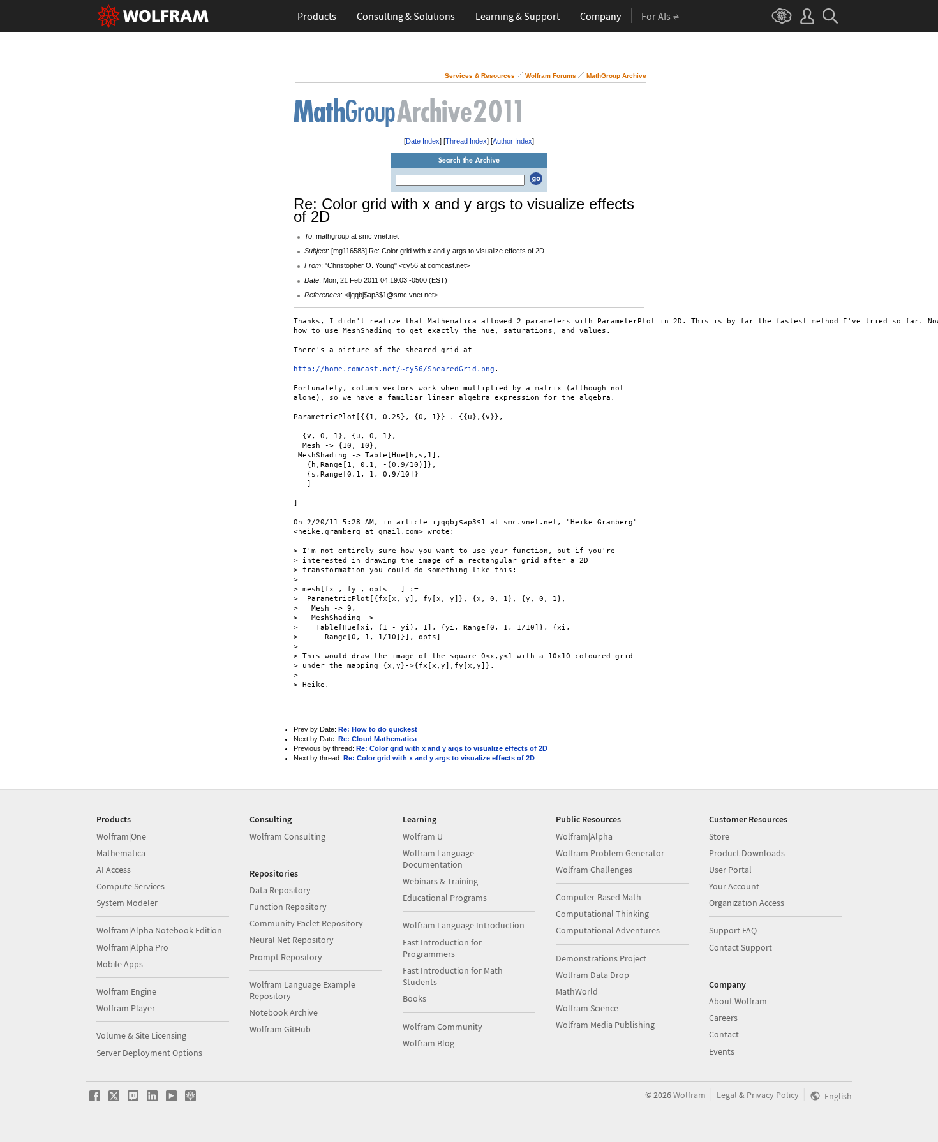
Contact (724, 1034)
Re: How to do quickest (377, 729)
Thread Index (466, 141)
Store (719, 836)
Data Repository (280, 890)
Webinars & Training (440, 881)
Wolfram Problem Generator (610, 853)
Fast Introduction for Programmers (442, 948)
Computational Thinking (602, 913)
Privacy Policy (773, 1095)
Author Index (512, 141)
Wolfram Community (442, 1026)
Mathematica (120, 853)
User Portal (730, 869)
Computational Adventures (608, 930)
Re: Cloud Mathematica (377, 739)
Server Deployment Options (149, 1052)
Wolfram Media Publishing (605, 1024)
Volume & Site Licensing (141, 1035)
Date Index (423, 141)
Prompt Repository (285, 957)
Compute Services (130, 886)
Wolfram (689, 1095)
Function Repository (288, 906)
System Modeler (127, 902)
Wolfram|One (121, 836)
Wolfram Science (587, 1008)
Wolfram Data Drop (592, 975)
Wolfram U (423, 836)
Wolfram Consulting (287, 836)
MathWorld (577, 991)
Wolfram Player (125, 1008)
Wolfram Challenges (594, 869)
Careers (723, 1017)
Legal (727, 1095)
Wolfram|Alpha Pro (132, 947)
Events (721, 1051)
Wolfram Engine (126, 991)
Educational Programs (445, 897)
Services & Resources (480, 75)
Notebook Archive (283, 1012)
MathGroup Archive (616, 75)
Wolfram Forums (550, 75)
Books (414, 998)
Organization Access (746, 902)
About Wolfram (738, 1001)
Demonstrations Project (601, 958)
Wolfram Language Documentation (438, 858)
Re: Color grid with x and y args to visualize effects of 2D (451, 748)
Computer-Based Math (598, 897)
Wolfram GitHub (280, 1029)
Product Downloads (747, 853)
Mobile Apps (119, 964)
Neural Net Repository (291, 939)
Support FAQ (733, 930)
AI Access (113, 869)
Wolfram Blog (428, 1043)
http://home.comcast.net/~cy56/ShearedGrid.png (394, 369)
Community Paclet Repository (306, 923)
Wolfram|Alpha (584, 836)
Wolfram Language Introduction (464, 925)
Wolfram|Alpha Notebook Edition (159, 930)
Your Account (734, 886)
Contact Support (740, 947)
